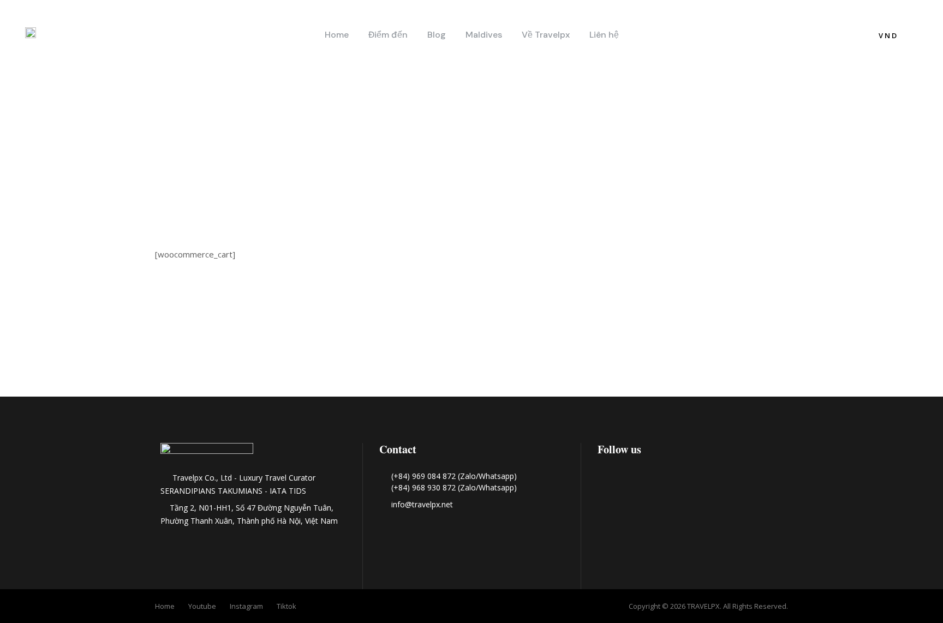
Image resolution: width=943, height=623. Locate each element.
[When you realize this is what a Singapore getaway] (848, 354)
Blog (436, 34)
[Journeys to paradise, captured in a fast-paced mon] (471, 354)
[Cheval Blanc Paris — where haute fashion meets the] (283, 354)
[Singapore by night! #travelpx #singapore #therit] (660, 354)
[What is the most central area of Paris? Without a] (94, 354)
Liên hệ (604, 34)
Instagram (246, 606)
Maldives (483, 34)
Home (337, 34)
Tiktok (286, 606)
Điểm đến (388, 34)
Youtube (202, 606)
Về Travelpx (546, 34)
